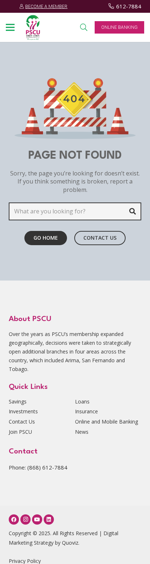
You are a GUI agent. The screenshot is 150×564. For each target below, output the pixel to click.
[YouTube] (37, 519)
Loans (82, 401)
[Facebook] (14, 519)
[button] (10, 27)
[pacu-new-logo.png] (33, 27)
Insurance (86, 411)
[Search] (132, 211)
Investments (23, 411)
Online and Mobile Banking (106, 421)
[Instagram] (25, 519)
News (81, 431)
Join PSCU (20, 431)
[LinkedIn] (49, 519)
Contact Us (22, 421)
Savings (18, 401)
